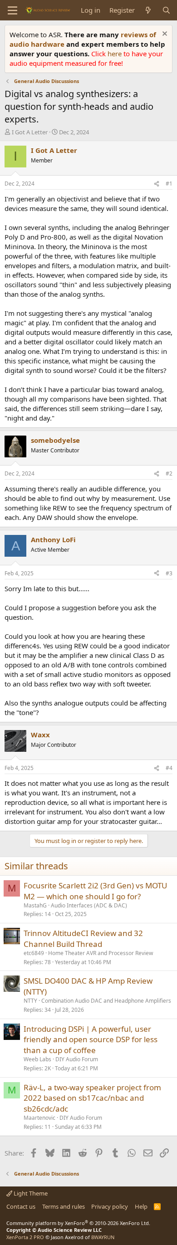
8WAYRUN (102, 1237)
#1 (169, 183)
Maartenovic (39, 1118)
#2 (169, 473)
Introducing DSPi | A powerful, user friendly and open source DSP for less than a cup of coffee (90, 1040)
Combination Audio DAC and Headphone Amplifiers (106, 1001)
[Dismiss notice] (163, 34)
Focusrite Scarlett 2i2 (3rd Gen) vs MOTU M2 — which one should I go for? (95, 891)
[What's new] (148, 10)
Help (141, 1206)
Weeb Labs (37, 1059)
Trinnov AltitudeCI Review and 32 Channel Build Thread (83, 938)
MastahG (35, 905)
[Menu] (12, 10)
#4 (169, 768)
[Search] (166, 10)
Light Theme (30, 1193)
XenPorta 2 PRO (25, 1237)
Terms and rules (63, 1206)
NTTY (30, 1001)
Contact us (20, 1206)
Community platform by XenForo (78, 1223)
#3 (169, 573)
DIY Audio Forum (76, 1059)
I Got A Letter (30, 132)
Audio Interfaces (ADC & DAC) (89, 905)
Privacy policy (109, 1206)
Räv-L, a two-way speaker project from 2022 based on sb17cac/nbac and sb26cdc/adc (92, 1098)
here (115, 53)
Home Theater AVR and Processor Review (100, 953)
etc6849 (34, 953)
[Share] (156, 184)
